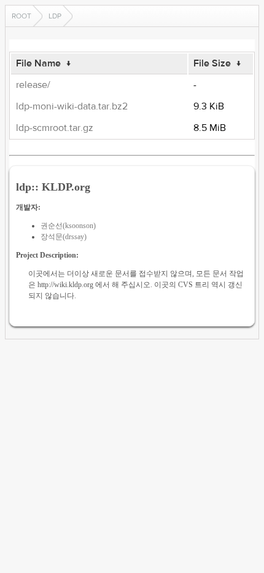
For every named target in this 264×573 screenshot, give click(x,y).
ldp (55, 16)
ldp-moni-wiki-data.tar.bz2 (72, 106)
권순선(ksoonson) (68, 225)
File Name (38, 63)
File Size (212, 63)
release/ (33, 85)
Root (21, 16)
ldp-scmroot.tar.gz (54, 128)
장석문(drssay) (64, 236)
